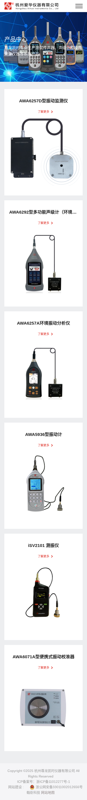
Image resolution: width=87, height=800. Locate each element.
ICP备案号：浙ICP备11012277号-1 (43, 782)
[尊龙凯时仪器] (31, 5)
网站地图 (48, 792)
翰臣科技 (33, 792)
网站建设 (15, 787)
